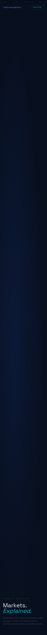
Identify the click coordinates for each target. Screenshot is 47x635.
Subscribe (37, 7)
